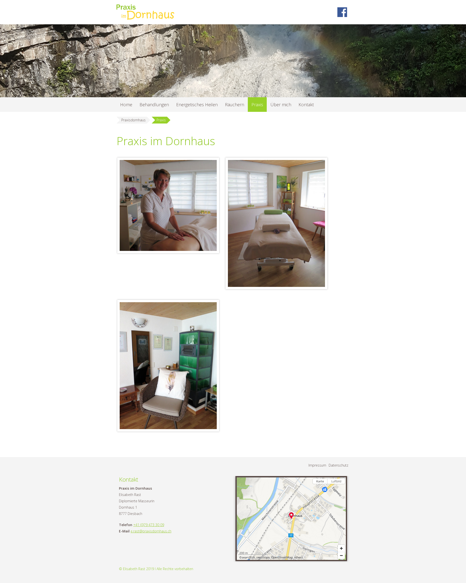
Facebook (342, 12)
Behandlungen (154, 104)
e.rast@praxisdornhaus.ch (151, 531)
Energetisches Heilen (197, 104)
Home (126, 104)
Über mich (280, 104)
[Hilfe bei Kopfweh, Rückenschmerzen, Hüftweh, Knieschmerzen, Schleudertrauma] (276, 223)
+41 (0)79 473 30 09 (148, 524)
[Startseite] (147, 12)
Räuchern (234, 104)
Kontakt (306, 104)
